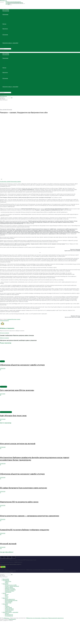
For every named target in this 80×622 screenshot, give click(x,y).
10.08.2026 (2, 547)
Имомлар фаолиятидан (11, 31)
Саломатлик (8, 22)
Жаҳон (6, 13)
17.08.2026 (2, 519)
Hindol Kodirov (12, 571)
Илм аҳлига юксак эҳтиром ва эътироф (17, 444)
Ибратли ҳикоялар (10, 19)
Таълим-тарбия (9, 18)
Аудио (6, 27)
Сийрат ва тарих (9, 40)
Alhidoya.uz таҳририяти (7, 328)
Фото (6, 26)
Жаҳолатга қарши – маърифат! (10, 43)
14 (0, 369)
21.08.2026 (2, 368)
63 (0, 420)
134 (1, 548)
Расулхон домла (16, 319)
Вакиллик (5, 28)
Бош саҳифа (5, 9)
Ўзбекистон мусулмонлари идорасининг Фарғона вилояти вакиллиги (45, 569)
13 (0, 506)
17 (0, 492)
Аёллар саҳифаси (9, 21)
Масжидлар (8, 33)
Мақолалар (5, 14)
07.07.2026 (2, 419)
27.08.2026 (2, 447)
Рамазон (7, 37)
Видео (6, 25)
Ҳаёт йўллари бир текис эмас (13, 416)
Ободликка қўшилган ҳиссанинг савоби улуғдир (22, 365)
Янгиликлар (5, 10)
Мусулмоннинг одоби (11, 15)
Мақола (7, 44)
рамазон (9, 319)
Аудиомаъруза (9, 46)
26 (0, 448)
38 (0, 534)
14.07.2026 (2, 393)
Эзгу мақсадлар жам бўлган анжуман (17, 390)
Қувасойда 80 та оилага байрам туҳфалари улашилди (24, 530)
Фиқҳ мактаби (8, 32)
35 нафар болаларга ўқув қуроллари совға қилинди (23, 488)
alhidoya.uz (6, 569)
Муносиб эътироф (8, 544)
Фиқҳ (6, 35)
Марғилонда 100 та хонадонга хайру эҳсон (19, 502)
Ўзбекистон (8, 12)
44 (0, 520)
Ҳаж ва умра (8, 41)
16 (0, 464)
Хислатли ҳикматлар (10, 20)
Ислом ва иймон (9, 39)
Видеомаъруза (9, 45)
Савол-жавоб (8, 38)
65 (0, 395)
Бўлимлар (5, 34)
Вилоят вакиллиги (10, 29)
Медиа (4, 24)
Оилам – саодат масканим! (12, 16)
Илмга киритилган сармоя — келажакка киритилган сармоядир (29, 516)
